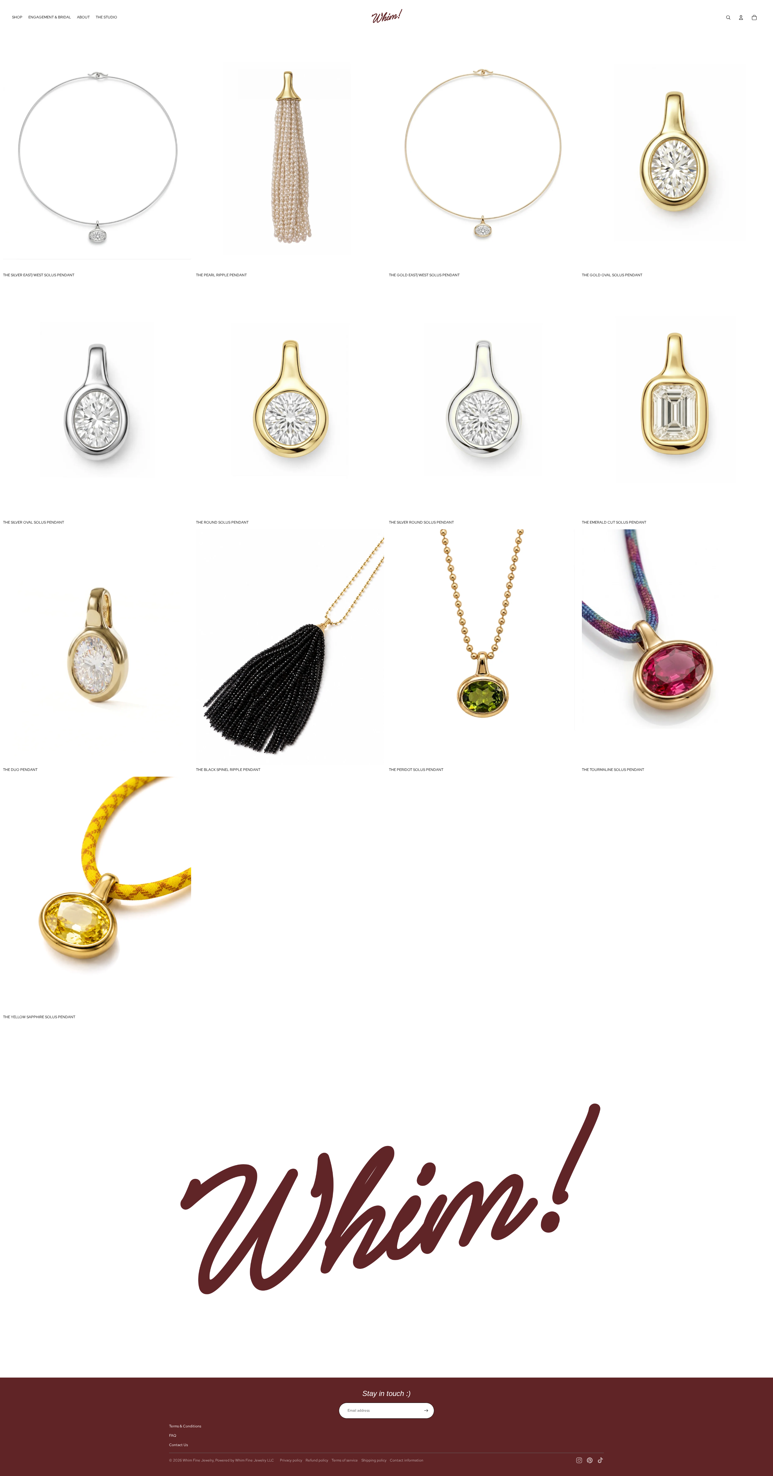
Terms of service (345, 1460)
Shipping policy (373, 1460)
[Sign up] (426, 1410)
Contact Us (178, 1444)
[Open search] (728, 17)
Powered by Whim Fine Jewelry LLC (244, 1460)
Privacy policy (291, 1460)
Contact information (406, 1460)
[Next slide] (568, 152)
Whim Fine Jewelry (198, 1460)
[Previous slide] (398, 152)
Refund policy (317, 1460)
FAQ (172, 1435)
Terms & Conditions (185, 1426)
